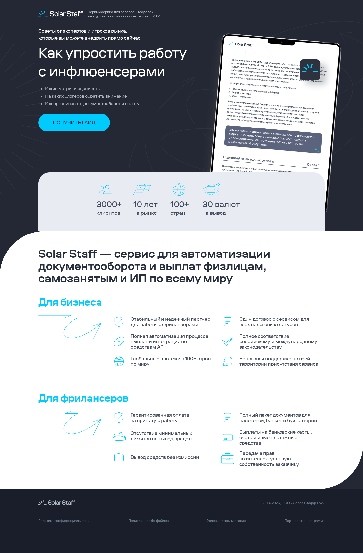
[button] (74, 122)
